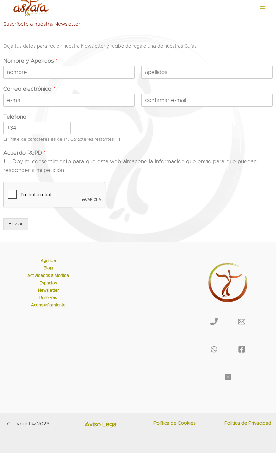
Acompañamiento (48, 305)
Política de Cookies (174, 423)
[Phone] (214, 321)
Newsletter (48, 290)
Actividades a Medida (48, 276)
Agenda (48, 261)
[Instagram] (228, 377)
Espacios (48, 283)
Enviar (16, 224)
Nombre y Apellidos (30, 61)
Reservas (48, 298)
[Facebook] (241, 349)
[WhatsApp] (214, 349)
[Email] (241, 321)
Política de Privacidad (247, 423)
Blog (48, 268)
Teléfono (14, 117)
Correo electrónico (29, 89)
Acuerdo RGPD (24, 153)
